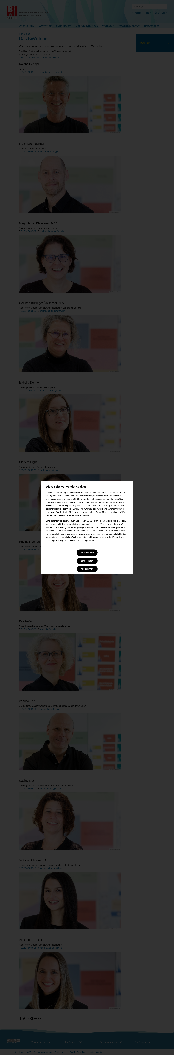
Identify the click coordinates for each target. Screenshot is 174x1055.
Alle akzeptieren (87, 553)
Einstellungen (87, 561)
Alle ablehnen (87, 569)
